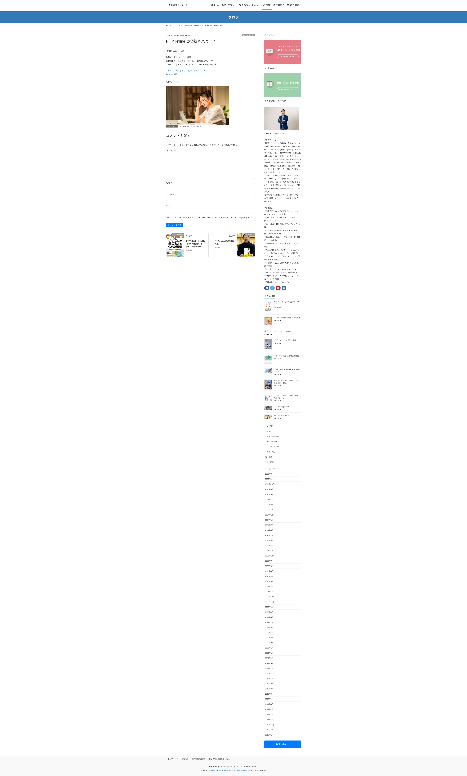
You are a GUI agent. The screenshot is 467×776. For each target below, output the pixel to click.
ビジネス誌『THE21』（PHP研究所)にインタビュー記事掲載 (196, 243)
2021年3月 (269, 663)
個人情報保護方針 (199, 759)
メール (170, 194)
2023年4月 (269, 576)
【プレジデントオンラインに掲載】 (278, 331)
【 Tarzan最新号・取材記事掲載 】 (287, 318)
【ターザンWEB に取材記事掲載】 (287, 356)
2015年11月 (269, 725)
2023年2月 (269, 586)
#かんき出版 (171, 74)
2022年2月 (269, 643)
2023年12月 (269, 556)
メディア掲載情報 (196, 126)
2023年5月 (269, 571)
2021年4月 (269, 658)
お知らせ (268, 431)
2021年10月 (269, 653)
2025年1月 (269, 510)
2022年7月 (269, 622)
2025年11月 (269, 479)
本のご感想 (269, 462)
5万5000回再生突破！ (282, 407)
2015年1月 (269, 735)
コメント (171, 151)
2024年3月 (269, 540)
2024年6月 (269, 530)
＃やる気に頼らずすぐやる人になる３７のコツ (186, 71)
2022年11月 (269, 602)
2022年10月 (269, 607)
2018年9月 (269, 689)
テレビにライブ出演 (281, 416)
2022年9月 (269, 612)
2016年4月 (269, 720)
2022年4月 (269, 633)
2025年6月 (269, 494)
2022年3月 (269, 638)
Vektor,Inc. (256, 770)
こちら (177, 82)
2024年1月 (269, 551)
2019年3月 (269, 684)
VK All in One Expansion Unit (241, 770)
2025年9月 (269, 489)
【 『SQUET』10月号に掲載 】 (286, 340)
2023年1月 (269, 592)
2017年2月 (269, 709)
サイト (169, 206)
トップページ (173, 759)
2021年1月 (269, 668)
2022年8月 (269, 617)
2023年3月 (269, 581)
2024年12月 (269, 515)
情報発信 (268, 457)
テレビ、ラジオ (273, 447)
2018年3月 (269, 694)
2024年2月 (269, 546)
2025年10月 (269, 484)
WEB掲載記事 (248, 35)
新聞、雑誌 (271, 452)
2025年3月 (269, 505)
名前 (169, 183)
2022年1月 (269, 648)
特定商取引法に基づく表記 (219, 759)
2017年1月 (269, 714)
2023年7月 (269, 561)
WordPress (211, 770)
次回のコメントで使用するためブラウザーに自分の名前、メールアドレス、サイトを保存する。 (210, 217)
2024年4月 (269, 535)
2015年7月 (269, 730)
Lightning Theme (224, 770)
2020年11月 (269, 674)
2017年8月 (269, 704)
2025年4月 (269, 500)
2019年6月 (269, 679)
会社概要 (185, 759)
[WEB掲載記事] (246, 239)
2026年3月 (269, 474)
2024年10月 (269, 520)
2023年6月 (269, 566)
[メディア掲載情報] (175, 245)
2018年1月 (269, 699)
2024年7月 (269, 525)
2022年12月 (269, 597)
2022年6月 (269, 627)
